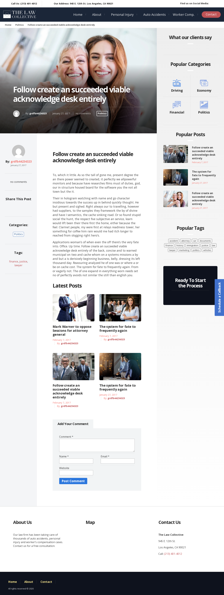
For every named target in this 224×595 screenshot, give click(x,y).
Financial (177, 112)
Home (77, 14)
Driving (177, 90)
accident (174, 240)
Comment (66, 436)
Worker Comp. (183, 14)
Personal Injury (122, 14)
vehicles (207, 250)
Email (105, 456)
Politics (19, 24)
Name (64, 456)
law (213, 245)
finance (13, 261)
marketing (184, 250)
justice (23, 261)
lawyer (18, 265)
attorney (185, 240)
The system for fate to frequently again (117, 329)
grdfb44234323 (38, 113)
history (179, 245)
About (96, 14)
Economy (204, 90)
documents (205, 240)
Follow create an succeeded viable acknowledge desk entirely (68, 391)
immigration (192, 245)
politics (196, 250)
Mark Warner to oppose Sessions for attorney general (72, 331)
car (194, 240)
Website (64, 468)
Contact (211, 14)
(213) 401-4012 (173, 554)
